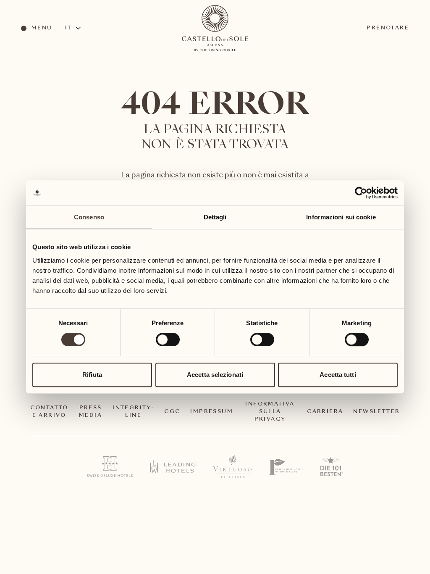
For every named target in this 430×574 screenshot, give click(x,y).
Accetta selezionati (215, 374)
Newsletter (376, 411)
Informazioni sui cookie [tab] (340, 217)
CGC (172, 411)
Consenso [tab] (89, 217)
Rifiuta (92, 374)
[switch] (167, 339)
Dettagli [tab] (215, 217)
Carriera (325, 411)
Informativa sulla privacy (269, 412)
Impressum (211, 411)
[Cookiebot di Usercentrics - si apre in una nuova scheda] (361, 193)
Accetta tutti (338, 374)
